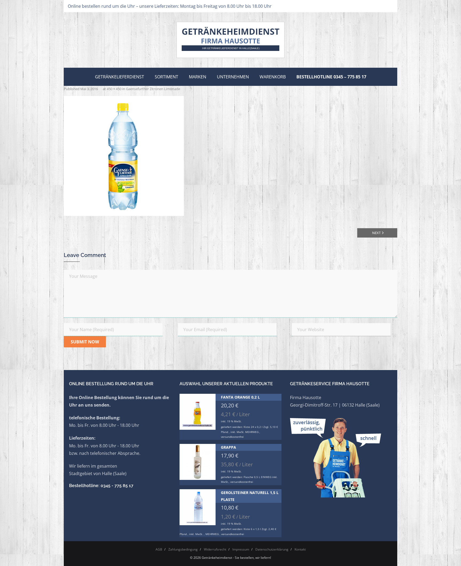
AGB (159, 549)
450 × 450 (114, 88)
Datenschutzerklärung (271, 549)
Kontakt (300, 549)
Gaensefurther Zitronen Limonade (153, 88)
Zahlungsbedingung (183, 549)
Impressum (240, 549)
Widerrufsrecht (215, 549)
